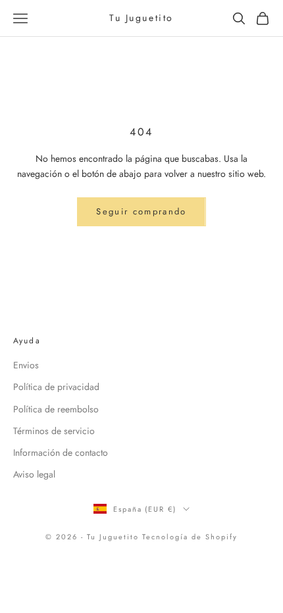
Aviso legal (34, 474)
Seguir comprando (141, 211)
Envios (26, 365)
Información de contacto (60, 452)
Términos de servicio (54, 430)
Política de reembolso (56, 409)
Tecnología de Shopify (190, 536)
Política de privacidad (56, 386)
